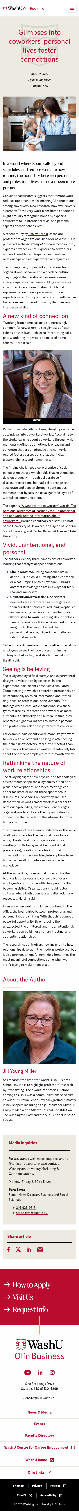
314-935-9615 (25, 1207)
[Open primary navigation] (72, 8)
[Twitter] (18, 1250)
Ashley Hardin (38, 234)
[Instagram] (52, 1373)
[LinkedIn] (29, 1250)
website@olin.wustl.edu (39, 1398)
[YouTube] (27, 1373)
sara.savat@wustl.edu (31, 1213)
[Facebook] (8, 1250)
